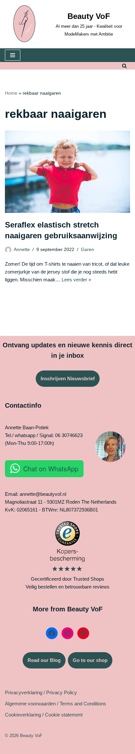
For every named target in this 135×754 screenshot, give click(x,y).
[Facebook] (52, 633)
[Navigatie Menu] (12, 55)
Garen (87, 249)
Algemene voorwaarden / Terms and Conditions (55, 703)
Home (11, 93)
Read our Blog (44, 660)
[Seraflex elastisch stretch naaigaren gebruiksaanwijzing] (67, 171)
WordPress (100, 747)
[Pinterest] (83, 633)
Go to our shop (90, 660)
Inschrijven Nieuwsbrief (68, 378)
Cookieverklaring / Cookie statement (44, 714)
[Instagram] (67, 633)
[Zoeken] (124, 65)
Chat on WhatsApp (50, 468)
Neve (28, 747)
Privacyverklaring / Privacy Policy (41, 692)
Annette (22, 249)
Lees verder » (76, 279)
